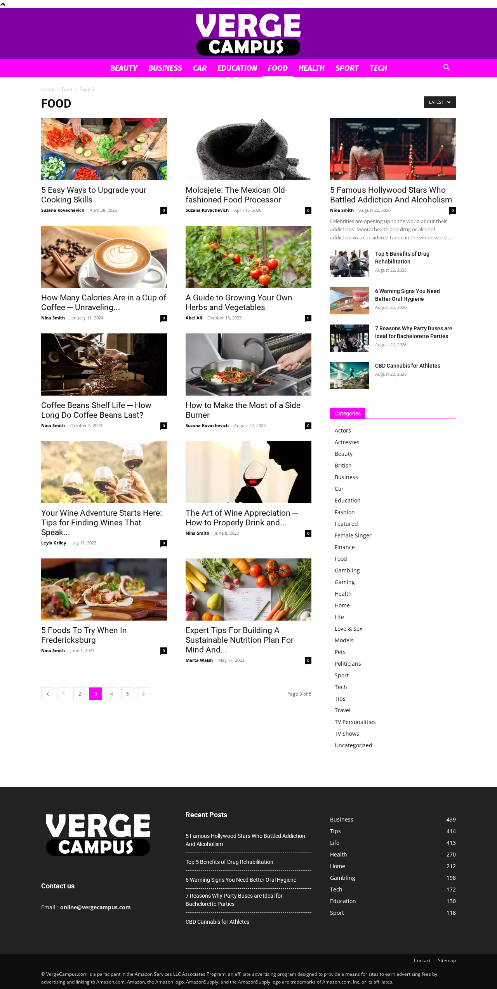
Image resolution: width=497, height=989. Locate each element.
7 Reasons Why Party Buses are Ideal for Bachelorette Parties (234, 900)
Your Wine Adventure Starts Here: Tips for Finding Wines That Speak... (101, 522)
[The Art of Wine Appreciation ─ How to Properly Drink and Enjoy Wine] (248, 472)
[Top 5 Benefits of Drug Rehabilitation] (349, 263)
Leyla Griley (53, 543)
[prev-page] (47, 693)
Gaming (345, 582)
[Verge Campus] (248, 34)
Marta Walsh (199, 660)
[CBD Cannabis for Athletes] (349, 375)
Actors (343, 430)
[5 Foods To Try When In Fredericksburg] (104, 589)
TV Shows (347, 733)
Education (237, 68)
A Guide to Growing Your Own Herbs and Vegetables (239, 302)
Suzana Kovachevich (62, 210)
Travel (343, 710)
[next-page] (143, 693)
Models (344, 640)
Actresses (347, 442)
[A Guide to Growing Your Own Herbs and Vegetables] (248, 257)
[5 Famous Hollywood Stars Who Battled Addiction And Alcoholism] (393, 149)
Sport (347, 68)
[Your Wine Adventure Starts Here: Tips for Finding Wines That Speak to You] (104, 472)
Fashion (345, 512)
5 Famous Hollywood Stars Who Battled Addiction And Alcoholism (391, 194)
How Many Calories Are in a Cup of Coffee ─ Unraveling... (103, 302)
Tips (340, 698)
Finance (345, 547)
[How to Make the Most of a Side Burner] (248, 364)
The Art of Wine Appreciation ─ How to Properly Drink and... (242, 517)
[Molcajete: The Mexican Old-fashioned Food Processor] (248, 149)
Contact (422, 960)
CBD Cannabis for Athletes (407, 366)
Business (165, 68)
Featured (346, 523)
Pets (340, 652)
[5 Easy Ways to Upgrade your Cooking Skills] (104, 149)
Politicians (348, 663)
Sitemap (447, 960)
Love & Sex (348, 628)
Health (312, 68)
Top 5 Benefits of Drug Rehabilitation (229, 862)
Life (339, 617)
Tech (378, 68)
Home (47, 89)
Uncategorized (353, 745)
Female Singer (353, 535)
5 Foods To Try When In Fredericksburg (84, 635)
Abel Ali (194, 318)
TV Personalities (355, 722)
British (343, 465)
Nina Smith (53, 318)
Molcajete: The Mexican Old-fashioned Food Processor (236, 194)
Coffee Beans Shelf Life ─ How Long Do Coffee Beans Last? (96, 410)
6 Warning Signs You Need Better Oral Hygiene (241, 880)
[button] (446, 68)
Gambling (347, 570)
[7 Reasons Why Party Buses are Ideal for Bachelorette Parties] (349, 338)
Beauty (123, 68)
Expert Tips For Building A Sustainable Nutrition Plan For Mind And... (240, 640)
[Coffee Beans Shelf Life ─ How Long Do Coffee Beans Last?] (104, 364)
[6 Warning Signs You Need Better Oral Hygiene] (349, 300)
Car (200, 68)
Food (278, 68)
